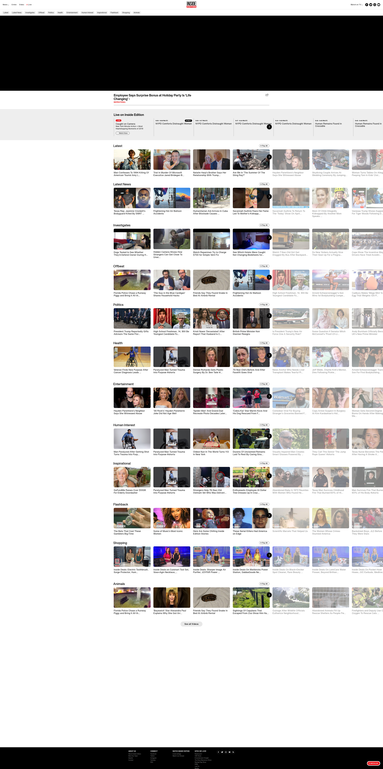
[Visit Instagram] (226, 752)
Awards (130, 758)
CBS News (198, 756)
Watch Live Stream (178, 756)
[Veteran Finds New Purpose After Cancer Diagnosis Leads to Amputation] (132, 357)
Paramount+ (198, 754)
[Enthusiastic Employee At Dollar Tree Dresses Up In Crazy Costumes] (251, 477)
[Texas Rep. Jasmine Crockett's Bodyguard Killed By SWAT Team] (132, 198)
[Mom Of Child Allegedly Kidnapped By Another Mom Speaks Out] (330, 198)
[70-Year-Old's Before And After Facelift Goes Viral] (251, 357)
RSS (151, 762)
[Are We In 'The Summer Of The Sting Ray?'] (251, 159)
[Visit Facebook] (218, 752)
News (5, 4)
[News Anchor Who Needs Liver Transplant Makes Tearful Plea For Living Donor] (290, 357)
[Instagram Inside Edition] (374, 4)
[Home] (191, 4)
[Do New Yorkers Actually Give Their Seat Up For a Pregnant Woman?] (330, 239)
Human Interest (87, 12)
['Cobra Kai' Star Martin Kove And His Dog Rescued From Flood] (251, 398)
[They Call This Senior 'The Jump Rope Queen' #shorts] (330, 439)
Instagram (153, 758)
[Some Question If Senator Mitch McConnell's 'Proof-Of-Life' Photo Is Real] (330, 318)
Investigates (30, 12)
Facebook (153, 754)
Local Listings (177, 754)
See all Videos (192, 624)
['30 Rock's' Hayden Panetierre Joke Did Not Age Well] (171, 398)
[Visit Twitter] (222, 752)
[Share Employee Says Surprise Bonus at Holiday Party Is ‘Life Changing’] (267, 95)
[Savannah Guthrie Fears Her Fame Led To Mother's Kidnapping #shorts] (251, 198)
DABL (196, 764)
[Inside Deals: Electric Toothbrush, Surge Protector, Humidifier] (132, 556)
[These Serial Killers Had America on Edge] (251, 518)
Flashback (114, 12)
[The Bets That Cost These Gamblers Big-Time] (132, 518)
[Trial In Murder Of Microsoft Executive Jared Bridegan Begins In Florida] (171, 159)
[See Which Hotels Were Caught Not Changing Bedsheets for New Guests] (251, 239)
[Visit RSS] (233, 752)
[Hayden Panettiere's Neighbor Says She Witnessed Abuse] (290, 159)
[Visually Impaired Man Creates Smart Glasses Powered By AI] (290, 439)
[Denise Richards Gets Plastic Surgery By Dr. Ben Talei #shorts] (211, 357)
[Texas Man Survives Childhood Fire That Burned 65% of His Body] (330, 477)
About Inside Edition (134, 754)
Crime (14, 4)
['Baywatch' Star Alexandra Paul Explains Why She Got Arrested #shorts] (171, 597)
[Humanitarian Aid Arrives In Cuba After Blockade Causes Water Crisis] (211, 198)
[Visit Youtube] (229, 752)
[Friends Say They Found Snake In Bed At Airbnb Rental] (211, 280)
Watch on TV (356, 4)
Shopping (126, 12)
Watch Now (123, 133)
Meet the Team (133, 756)
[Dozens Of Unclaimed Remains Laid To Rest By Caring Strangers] (251, 439)
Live (30, 4)
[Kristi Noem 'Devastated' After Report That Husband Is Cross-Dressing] (211, 318)
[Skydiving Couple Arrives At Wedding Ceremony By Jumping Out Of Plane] (330, 159)
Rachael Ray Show (200, 762)
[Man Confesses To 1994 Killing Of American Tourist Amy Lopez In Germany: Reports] (132, 159)
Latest (5, 12)
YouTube (153, 760)
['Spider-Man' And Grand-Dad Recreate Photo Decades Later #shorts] (211, 398)
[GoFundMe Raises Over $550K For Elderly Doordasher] (132, 477)
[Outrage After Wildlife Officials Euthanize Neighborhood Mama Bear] (290, 597)
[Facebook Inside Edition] (366, 4)
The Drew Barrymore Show (203, 760)
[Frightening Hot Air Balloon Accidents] (171, 198)
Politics (51, 12)
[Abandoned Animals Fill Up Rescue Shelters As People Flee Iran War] (330, 597)
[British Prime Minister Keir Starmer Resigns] (251, 318)
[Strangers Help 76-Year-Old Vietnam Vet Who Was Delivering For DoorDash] (211, 477)
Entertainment (72, 12)
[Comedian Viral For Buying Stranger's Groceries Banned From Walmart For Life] (290, 398)
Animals (137, 12)
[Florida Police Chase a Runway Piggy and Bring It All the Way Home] (132, 280)
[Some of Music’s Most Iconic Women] (171, 518)
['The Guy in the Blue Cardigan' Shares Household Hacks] (171, 280)
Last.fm (197, 766)
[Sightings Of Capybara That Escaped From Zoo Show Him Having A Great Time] (251, 597)
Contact (130, 760)
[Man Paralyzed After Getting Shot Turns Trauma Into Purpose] (132, 439)
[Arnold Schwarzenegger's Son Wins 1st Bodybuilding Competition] (330, 280)
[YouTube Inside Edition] (378, 4)
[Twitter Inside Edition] (370, 4)
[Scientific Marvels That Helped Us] (290, 518)
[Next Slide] (269, 126)
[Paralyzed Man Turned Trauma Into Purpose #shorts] (171, 357)
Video (21, 4)
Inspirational (102, 12)
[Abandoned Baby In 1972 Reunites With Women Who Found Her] (290, 477)
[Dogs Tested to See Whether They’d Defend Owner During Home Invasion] (132, 239)
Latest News (16, 12)
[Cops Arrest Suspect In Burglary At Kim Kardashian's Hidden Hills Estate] (330, 398)
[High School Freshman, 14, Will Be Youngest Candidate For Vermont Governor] (290, 280)
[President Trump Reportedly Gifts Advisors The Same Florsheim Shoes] (132, 318)
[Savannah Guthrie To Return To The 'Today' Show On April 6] (290, 198)
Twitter (152, 756)
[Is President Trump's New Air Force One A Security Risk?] (290, 318)
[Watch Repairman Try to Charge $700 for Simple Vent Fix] (211, 239)
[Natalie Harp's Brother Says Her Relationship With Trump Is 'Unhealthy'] (211, 159)
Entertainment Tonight (202, 758)
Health (60, 12)
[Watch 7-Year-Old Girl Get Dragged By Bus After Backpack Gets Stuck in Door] (290, 239)
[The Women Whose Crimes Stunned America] (330, 518)
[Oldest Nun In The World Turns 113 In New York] (211, 439)
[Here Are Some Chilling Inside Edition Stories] (211, 518)
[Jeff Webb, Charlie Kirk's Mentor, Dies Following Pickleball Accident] (330, 357)
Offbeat (41, 12)
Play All (265, 146)
